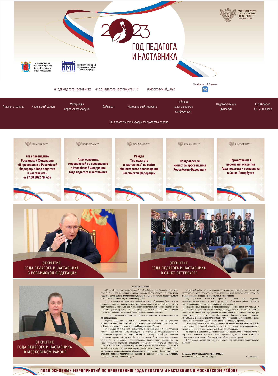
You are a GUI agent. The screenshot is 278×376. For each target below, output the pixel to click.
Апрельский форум (43, 107)
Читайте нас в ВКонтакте (205, 84)
